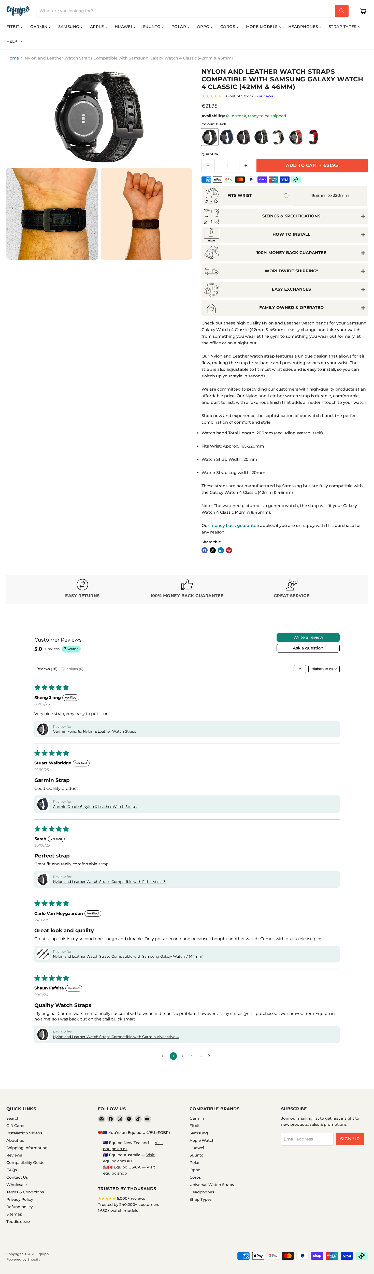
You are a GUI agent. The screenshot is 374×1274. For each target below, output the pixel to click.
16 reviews (263, 96)
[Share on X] (213, 550)
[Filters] (300, 669)
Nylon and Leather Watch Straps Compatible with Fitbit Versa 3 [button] (109, 881)
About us (15, 1140)
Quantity (210, 154)
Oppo (204, 26)
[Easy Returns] (82, 589)
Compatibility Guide (25, 1162)
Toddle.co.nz (18, 1221)
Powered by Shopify (23, 1259)
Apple (97, 26)
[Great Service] (291, 589)
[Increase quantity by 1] (245, 165)
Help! (13, 41)
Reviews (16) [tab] (46, 669)
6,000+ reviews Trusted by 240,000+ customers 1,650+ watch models (128, 1204)
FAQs (11, 1169)
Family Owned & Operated (291, 307)
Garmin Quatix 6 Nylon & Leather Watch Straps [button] (95, 806)
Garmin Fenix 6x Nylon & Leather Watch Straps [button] (94, 731)
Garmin (39, 26)
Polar (179, 26)
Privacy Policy (19, 1199)
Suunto (152, 26)
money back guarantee (234, 525)
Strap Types (343, 26)
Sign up (350, 1138)
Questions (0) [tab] (72, 669)
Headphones (303, 26)
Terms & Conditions (25, 1192)
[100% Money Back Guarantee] (187, 589)
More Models (262, 26)
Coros (228, 26)
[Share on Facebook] (205, 550)
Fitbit (13, 26)
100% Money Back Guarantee (291, 252)
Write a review (308, 637)
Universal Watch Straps (212, 1184)
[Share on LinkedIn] (221, 550)
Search (13, 1118)
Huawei (124, 26)
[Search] (342, 11)
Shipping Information (27, 1147)
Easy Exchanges (291, 289)
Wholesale (16, 1184)
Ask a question (308, 648)
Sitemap (14, 1214)
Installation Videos (24, 1133)
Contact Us (17, 1177)
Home (12, 58)
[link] (285, 96)
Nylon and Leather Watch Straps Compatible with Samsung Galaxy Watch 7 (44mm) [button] (128, 956)
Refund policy (19, 1206)
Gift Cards (15, 1125)
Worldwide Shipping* (291, 271)
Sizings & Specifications (291, 216)
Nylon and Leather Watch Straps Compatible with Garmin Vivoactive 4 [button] (116, 1036)
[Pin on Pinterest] (229, 550)
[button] (43, 729)
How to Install (291, 234)
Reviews (14, 1155)
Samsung (69, 26)
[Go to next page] (210, 1056)
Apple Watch (202, 1140)
